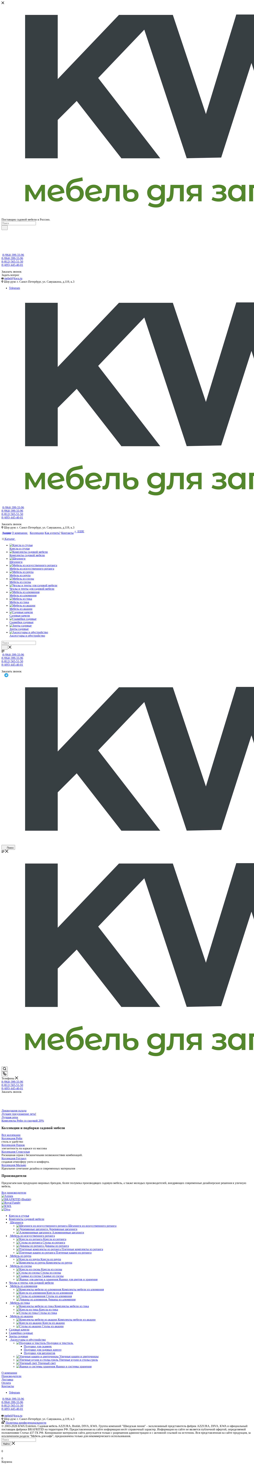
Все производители (13, 1192)
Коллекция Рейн (11, 1138)
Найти (6, 1443)
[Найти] (4, 227)
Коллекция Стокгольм (15, 1151)
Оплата (6, 1382)
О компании (9, 1372)
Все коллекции (10, 1135)
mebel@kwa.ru (13, 278)
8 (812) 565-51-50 (12, 261)
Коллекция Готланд (13, 1158)
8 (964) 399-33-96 (13, 254)
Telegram (14, 288)
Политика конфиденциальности (26, 1422)
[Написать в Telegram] (128, 675)
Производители (11, 1376)
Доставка (7, 1379)
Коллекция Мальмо (13, 1165)
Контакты (7, 1386)
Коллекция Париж (13, 1145)
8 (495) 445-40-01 (12, 264)
